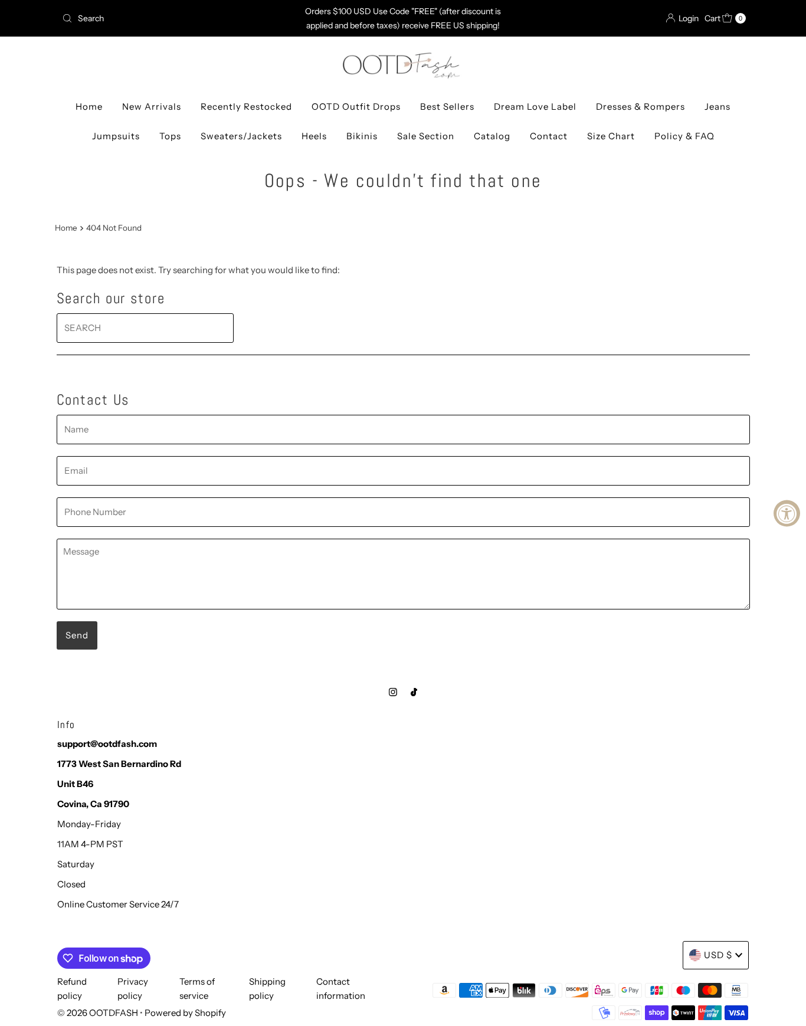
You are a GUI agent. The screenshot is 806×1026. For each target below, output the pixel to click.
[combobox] (169, 18)
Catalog (492, 136)
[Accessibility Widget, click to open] (787, 513)
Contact (549, 136)
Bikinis (362, 136)
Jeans (717, 106)
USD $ (718, 955)
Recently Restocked (246, 106)
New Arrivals (151, 106)
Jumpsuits (116, 136)
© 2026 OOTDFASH (97, 1012)
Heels (314, 136)
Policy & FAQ (684, 136)
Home (89, 106)
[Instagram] (393, 692)
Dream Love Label (535, 106)
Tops (170, 136)
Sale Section (425, 136)
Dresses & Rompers (640, 106)
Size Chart (611, 136)
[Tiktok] (414, 692)
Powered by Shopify (185, 1012)
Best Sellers (447, 106)
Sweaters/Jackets (241, 136)
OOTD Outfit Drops (356, 106)
